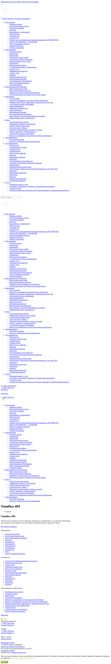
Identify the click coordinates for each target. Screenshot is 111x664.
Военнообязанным (16, 106)
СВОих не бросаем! (17, 48)
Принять (4, 662)
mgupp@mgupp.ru (7, 633)
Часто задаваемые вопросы (19, 44)
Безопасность (14, 165)
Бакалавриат (9, 542)
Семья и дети (14, 73)
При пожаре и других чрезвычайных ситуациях (27, 116)
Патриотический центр (18, 77)
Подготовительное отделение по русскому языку (28, 95)
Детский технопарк (17, 28)
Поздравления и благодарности (21, 161)
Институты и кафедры (18, 153)
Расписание (14, 54)
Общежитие (14, 63)
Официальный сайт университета (22, 118)
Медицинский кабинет (18, 65)
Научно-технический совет (20, 126)
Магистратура (15, 34)
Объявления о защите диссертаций (22, 124)
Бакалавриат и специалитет (20, 32)
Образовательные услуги (19, 184)
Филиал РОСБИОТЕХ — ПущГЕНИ (23, 42)
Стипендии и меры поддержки (21, 59)
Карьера (13, 75)
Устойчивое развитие (17, 181)
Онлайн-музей (15, 151)
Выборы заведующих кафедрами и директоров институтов (31, 102)
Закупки (13, 177)
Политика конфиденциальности (13, 646)
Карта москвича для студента (20, 61)
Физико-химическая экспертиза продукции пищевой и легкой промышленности (39, 190)
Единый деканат (16, 52)
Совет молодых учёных (18, 128)
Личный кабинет (16, 85)
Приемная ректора (8, 643)
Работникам (9, 96)
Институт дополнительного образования (25, 141)
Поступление (10, 22)
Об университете (11, 143)
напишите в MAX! (8, 650)
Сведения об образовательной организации (26, 163)
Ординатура (14, 38)
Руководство (14, 145)
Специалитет (10, 544)
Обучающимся (10, 50)
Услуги (7, 182)
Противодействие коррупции (20, 114)
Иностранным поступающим (16, 538)
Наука (7, 120)
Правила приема (16, 24)
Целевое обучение (16, 46)
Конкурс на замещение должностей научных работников (31, 136)
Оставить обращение (22, 19)
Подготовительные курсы (19, 26)
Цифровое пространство (19, 71)
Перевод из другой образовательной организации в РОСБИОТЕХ (34, 40)
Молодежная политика (18, 79)
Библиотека (14, 55)
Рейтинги (13, 159)
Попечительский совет (18, 147)
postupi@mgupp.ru (7, 625)
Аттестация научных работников (22, 104)
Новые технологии (19, 652)
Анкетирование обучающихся (21, 81)
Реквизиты (14, 175)
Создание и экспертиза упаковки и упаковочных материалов (32, 186)
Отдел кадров (15, 98)
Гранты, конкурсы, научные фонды (23, 132)
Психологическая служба (19, 57)
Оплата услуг (15, 69)
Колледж (13, 30)
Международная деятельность (16, 470)
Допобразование (11, 138)
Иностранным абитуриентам (16, 87)
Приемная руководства (18, 173)
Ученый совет (15, 149)
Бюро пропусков (16, 110)
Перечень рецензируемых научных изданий (26, 130)
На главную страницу (9, 526)
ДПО (7, 552)
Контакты (13, 171)
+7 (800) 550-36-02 (7, 623)
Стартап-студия (15, 188)
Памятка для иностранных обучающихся (25, 93)
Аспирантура (14, 36)
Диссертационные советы (19, 122)
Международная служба (18, 89)
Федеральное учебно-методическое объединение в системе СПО (33, 169)
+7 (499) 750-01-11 (7, 19)
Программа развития (17, 157)
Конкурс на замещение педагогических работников (29, 100)
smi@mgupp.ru (6, 639)
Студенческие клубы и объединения (23, 67)
